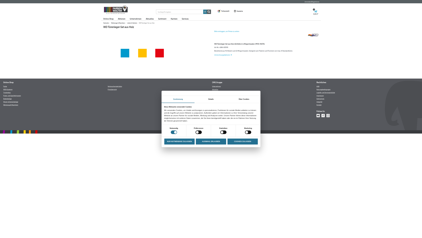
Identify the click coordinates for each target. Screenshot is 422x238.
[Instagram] (328, 115)
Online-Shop (108, 18)
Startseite (106, 23)
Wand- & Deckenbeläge (10, 102)
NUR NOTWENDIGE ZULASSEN (179, 141)
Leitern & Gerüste (132, 23)
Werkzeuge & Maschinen (118, 23)
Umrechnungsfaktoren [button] (222, 55)
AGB (317, 86)
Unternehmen (135, 18)
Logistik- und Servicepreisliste (325, 92)
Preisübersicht (112, 89)
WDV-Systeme (7, 89)
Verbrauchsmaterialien (115, 86)
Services (185, 18)
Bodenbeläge (7, 99)
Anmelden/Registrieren (312, 2)
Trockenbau (7, 92)
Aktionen (121, 18)
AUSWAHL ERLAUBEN (211, 141)
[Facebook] (323, 115)
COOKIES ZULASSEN (242, 141)
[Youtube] (318, 115)
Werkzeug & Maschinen (10, 105)
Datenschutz (320, 99)
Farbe (5, 86)
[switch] (199, 132)
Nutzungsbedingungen (323, 89)
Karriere (174, 18)
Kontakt (318, 105)
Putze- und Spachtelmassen (12, 95)
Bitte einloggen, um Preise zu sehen (226, 31)
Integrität (319, 102)
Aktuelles (150, 18)
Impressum (320, 95)
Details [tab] (211, 99)
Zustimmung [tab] (178, 99)
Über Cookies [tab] (244, 99)
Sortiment (162, 18)
